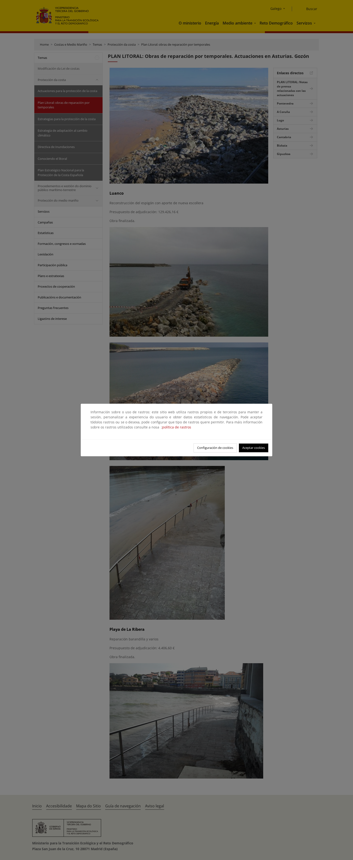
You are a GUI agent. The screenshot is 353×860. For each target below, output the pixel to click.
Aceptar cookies (253, 447)
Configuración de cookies (215, 447)
